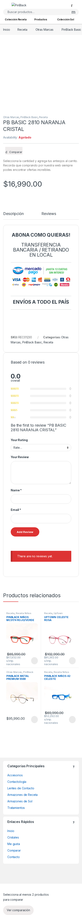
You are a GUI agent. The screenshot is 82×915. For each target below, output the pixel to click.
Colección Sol (65, 19)
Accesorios (15, 775)
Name (16, 490)
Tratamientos (16, 808)
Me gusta (13, 844)
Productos (40, 19)
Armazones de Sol (19, 801)
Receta (22, 29)
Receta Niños (23, 613)
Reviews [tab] (48, 214)
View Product (32, 660)
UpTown (58, 613)
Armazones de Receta (22, 794)
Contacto (13, 857)
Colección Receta (15, 19)
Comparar (14, 850)
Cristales (13, 837)
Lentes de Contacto (20, 788)
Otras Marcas (44, 29)
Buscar (73, 12)
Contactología (16, 781)
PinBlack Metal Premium (19, 673)
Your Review (20, 457)
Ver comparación (18, 910)
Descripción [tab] (13, 214)
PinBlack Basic (71, 29)
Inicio (6, 29)
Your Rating (19, 440)
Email (16, 510)
